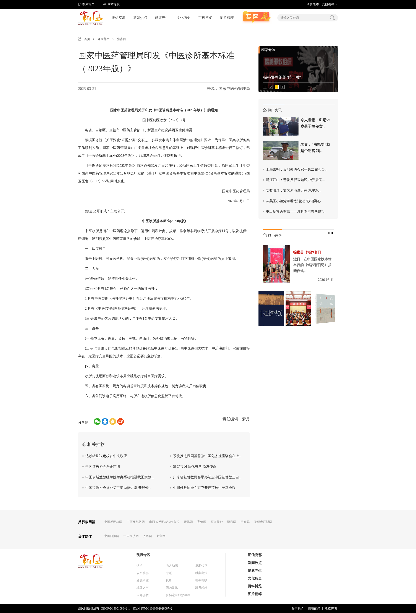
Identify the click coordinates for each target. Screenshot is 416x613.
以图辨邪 (142, 573)
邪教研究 (142, 580)
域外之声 (142, 587)
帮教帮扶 (201, 580)
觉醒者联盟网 (263, 522)
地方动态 (172, 565)
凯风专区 (143, 555)
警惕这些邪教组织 (178, 595)
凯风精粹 (201, 587)
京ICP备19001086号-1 (115, 608)
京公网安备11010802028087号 (152, 608)
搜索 (332, 17)
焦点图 (121, 39)
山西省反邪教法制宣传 (164, 522)
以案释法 (201, 573)
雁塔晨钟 (217, 522)
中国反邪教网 (113, 522)
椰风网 (231, 522)
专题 (169, 573)
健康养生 (162, 17)
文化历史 (183, 17)
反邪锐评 (201, 565)
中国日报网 (111, 536)
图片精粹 (227, 17)
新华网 (161, 536)
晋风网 (188, 522)
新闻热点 (140, 17)
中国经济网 (131, 536)
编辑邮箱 (314, 608)
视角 (169, 580)
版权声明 (331, 608)
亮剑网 (201, 522)
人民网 (147, 536)
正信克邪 (118, 17)
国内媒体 (172, 587)
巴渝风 (245, 522)
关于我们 (297, 608)
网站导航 (113, 4)
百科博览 (205, 17)
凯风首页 (88, 4)
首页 (87, 39)
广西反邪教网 (136, 522)
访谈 (139, 565)
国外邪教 (142, 595)
